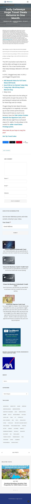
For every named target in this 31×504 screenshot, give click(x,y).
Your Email (7, 222)
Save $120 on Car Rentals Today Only (16, 85)
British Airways (16, 414)
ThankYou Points (7, 436)
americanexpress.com (7, 39)
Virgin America (6, 442)
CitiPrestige (20, 417)
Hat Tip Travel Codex (9, 136)
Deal (13, 420)
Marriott (22, 428)
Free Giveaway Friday (15, 425)
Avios (16, 411)
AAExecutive (12, 406)
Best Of (9, 414)
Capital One (5, 417)
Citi (15, 417)
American (24, 406)
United (11, 439)
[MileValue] (7, 2)
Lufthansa (16, 428)
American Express (16, 409)
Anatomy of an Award (8, 411)
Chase (11, 417)
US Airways (17, 439)
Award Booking (22, 411)
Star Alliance (16, 434)
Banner (4, 414)
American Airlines (7, 409)
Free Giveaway (6, 425)
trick (22, 436)
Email (6, 185)
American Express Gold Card (15, 304)
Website (6, 193)
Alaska (18, 406)
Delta (17, 420)
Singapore (22, 431)
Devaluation (22, 420)
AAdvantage (6, 406)
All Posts (15, 452)
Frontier (24, 425)
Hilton (4, 428)
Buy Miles (24, 414)
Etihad (4, 422)
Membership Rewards (7, 431)
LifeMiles (10, 428)
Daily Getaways (18, 21)
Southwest (5, 434)
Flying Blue (10, 422)
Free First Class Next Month (21, 422)
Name (6, 178)
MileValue (16, 431)
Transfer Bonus (16, 436)
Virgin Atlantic (14, 442)
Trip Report (5, 439)
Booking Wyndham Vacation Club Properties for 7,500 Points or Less (15, 484)
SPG (11, 434)
